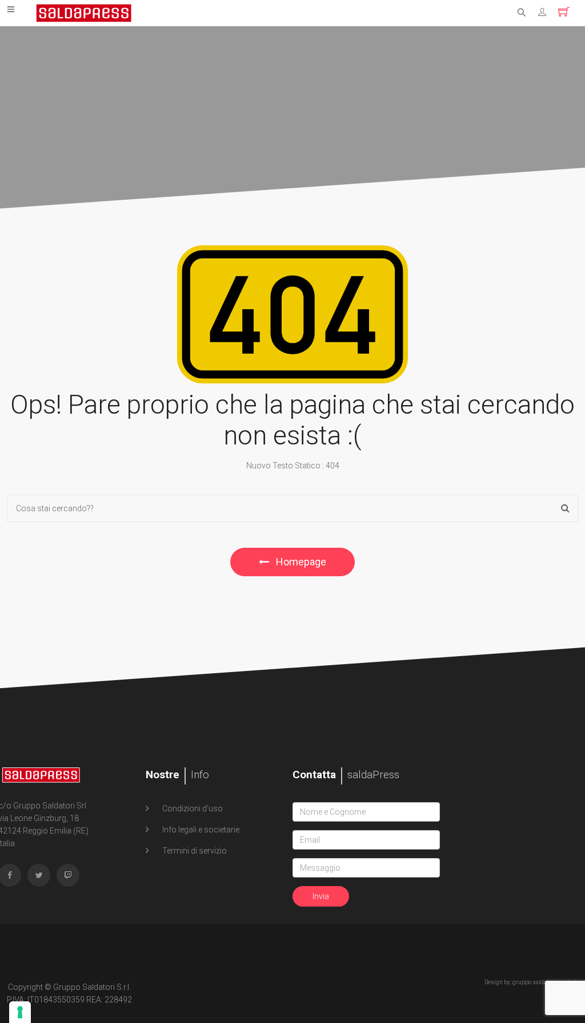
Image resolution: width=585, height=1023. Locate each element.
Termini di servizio (194, 850)
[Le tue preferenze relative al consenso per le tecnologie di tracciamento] (20, 1012)
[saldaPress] (84, 12)
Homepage (300, 562)
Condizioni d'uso (192, 808)
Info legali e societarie (200, 829)
